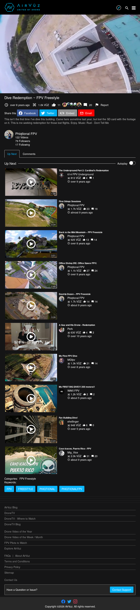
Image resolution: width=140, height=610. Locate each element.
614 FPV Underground (80, 174)
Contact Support (121, 589)
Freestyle (25, 489)
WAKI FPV (73, 390)
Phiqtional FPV (26, 133)
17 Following (22, 144)
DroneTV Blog (12, 524)
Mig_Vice (72, 452)
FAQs (7, 555)
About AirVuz (22, 555)
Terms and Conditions (17, 561)
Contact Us (10, 580)
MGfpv (71, 359)
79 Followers (22, 141)
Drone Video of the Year (18, 531)
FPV (9, 489)
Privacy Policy (12, 567)
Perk (70, 329)
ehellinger (73, 421)
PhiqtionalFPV (72, 489)
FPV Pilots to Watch (15, 543)
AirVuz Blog (11, 507)
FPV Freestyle (28, 478)
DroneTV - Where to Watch (20, 518)
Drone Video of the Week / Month (23, 537)
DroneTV (9, 513)
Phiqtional (47, 489)
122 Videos (21, 137)
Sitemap (9, 572)
